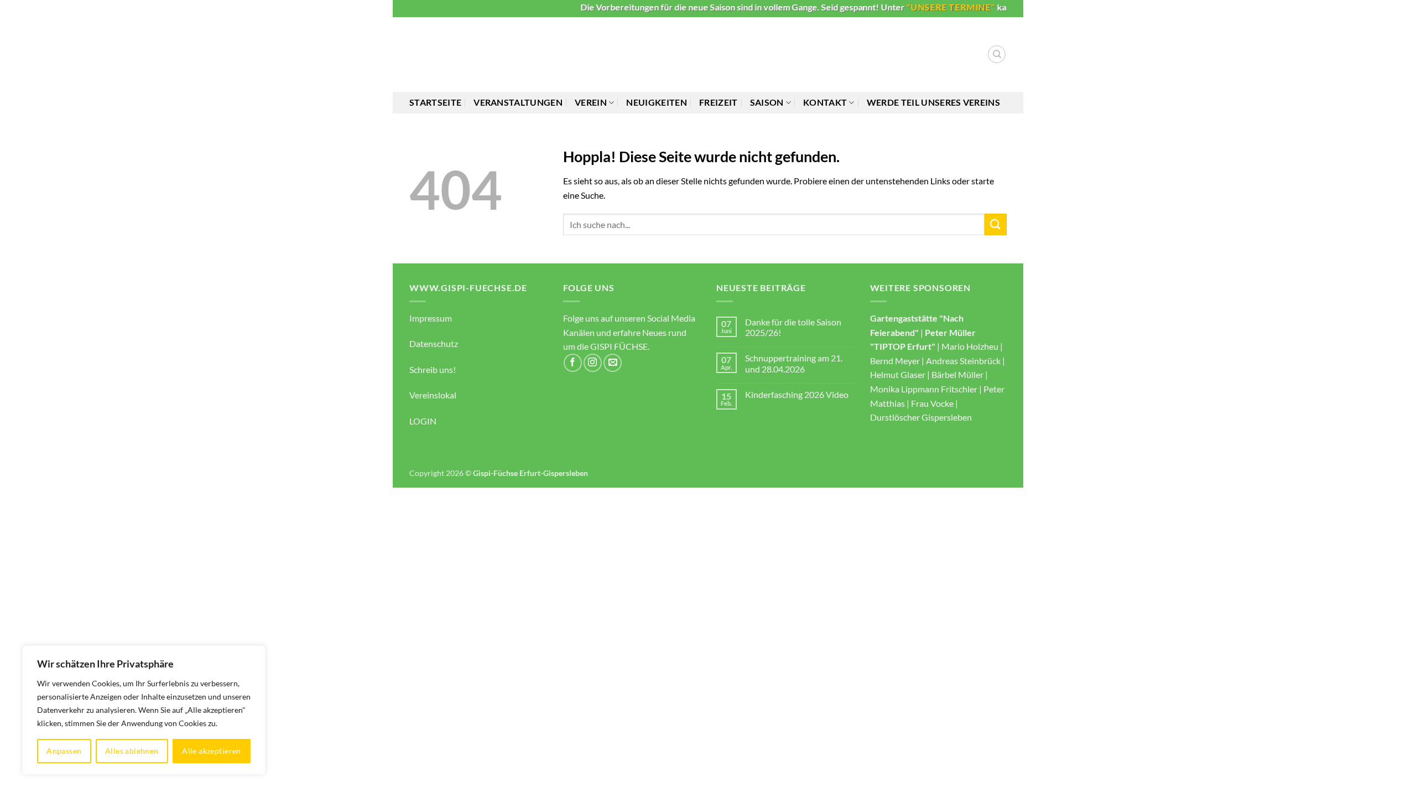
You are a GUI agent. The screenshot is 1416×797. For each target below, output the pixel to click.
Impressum (430, 318)
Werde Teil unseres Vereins (933, 102)
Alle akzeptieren (211, 750)
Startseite (435, 102)
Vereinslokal (432, 395)
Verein (591, 102)
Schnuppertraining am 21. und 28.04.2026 (793, 363)
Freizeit (718, 102)
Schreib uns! (432, 369)
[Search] (997, 54)
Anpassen (63, 750)
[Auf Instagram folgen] (593, 363)
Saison (767, 102)
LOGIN (422, 421)
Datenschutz (433, 343)
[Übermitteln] (996, 224)
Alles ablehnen (132, 750)
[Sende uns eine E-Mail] (612, 363)
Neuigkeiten (656, 102)
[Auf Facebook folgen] (573, 363)
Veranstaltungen (518, 102)
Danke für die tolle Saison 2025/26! (793, 327)
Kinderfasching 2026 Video (796, 394)
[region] (144, 710)
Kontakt (825, 102)
